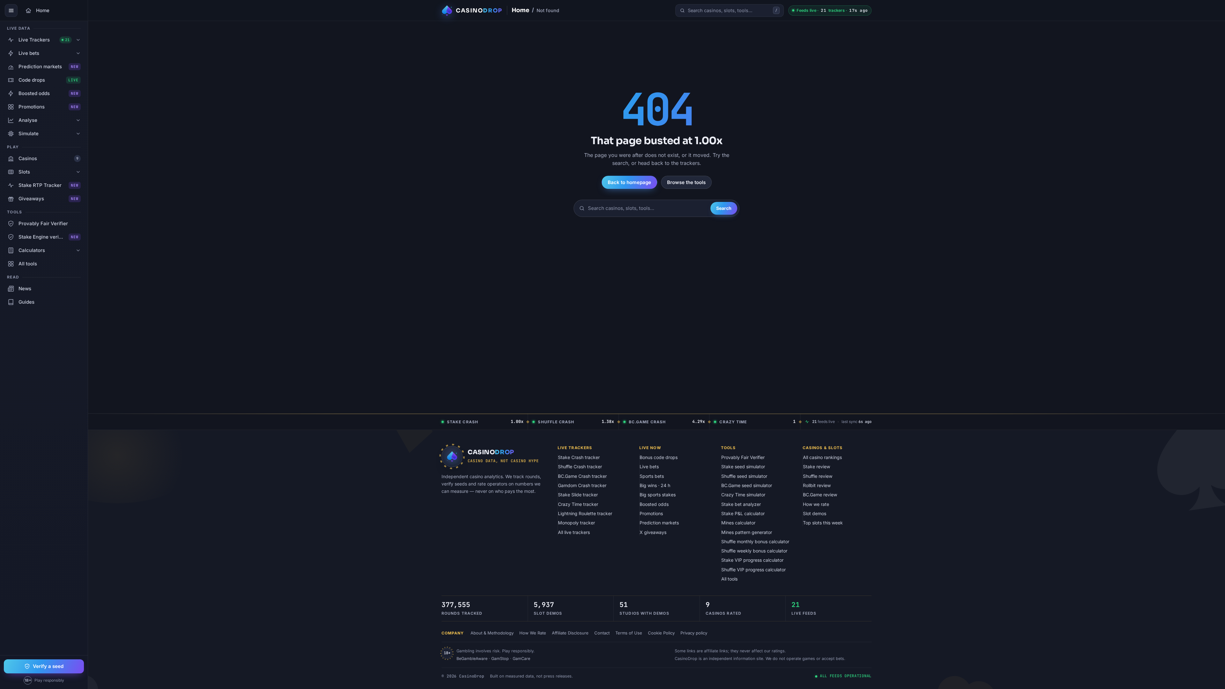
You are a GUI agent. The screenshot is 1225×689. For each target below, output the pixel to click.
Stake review (816, 466)
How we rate (816, 504)
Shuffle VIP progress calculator (753, 569)
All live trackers (574, 532)
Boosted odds (654, 504)
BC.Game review (820, 494)
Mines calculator (738, 522)
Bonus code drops (659, 457)
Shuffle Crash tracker (580, 466)
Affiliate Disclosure (570, 632)
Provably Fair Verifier (743, 457)
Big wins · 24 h (655, 485)
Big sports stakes (658, 494)
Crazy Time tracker (578, 504)
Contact (602, 632)
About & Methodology (492, 632)
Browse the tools (686, 182)
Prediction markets (659, 522)
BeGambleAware (472, 658)
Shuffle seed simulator (744, 476)
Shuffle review (817, 476)
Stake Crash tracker (579, 457)
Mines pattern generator (746, 532)
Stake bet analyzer (741, 504)
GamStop (500, 658)
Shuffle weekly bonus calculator (754, 550)
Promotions (651, 513)
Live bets (649, 466)
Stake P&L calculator (743, 513)
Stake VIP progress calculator (752, 560)
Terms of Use (628, 632)
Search (723, 208)
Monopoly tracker (576, 522)
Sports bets (652, 476)
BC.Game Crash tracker (582, 476)
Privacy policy (693, 632)
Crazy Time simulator (743, 494)
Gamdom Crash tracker (582, 485)
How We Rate (532, 632)
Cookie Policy (661, 632)
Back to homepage (629, 182)
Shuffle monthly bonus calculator (755, 541)
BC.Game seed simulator (746, 485)
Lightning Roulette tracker (585, 513)
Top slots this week (823, 522)
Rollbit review (817, 485)
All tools (729, 579)
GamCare (521, 658)
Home (520, 10)
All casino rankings (822, 457)
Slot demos (814, 513)
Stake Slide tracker (578, 494)
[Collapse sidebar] (11, 10)
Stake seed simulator (743, 466)
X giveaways (653, 532)
